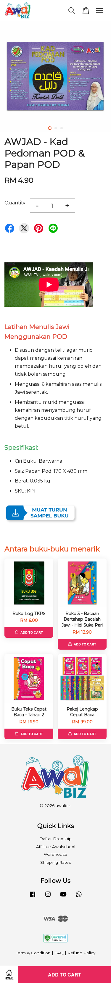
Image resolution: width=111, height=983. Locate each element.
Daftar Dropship (55, 838)
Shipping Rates (55, 862)
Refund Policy (81, 952)
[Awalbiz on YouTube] (63, 897)
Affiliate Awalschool (55, 846)
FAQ (59, 952)
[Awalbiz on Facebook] (32, 897)
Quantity (14, 203)
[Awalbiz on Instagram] (48, 897)
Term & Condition (33, 952)
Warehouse (55, 854)
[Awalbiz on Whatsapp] (79, 897)
